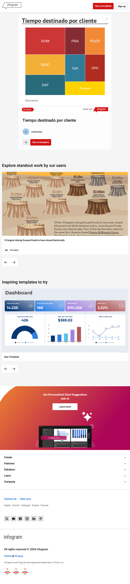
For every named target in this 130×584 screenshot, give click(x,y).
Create (8, 457)
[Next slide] (13, 262)
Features (9, 463)
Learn (7, 475)
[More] (106, 19)
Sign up (122, 6)
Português (25, 505)
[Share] (26, 142)
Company (9, 481)
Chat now (25, 498)
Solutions (9, 469)
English (7, 505)
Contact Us (10, 498)
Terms (8, 556)
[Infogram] (11, 6)
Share (28, 109)
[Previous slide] (6, 262)
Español (35, 505)
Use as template (103, 6)
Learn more (65, 406)
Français (44, 505)
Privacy (19, 556)
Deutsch (16, 505)
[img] (45, 41)
